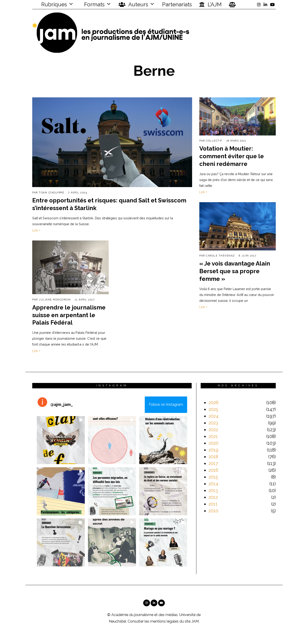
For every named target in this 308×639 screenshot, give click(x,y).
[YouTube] (272, 4)
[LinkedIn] (265, 4)
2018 (213, 456)
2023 (213, 423)
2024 (213, 416)
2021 (213, 436)
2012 (213, 497)
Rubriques (53, 4)
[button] (61, 440)
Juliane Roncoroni (55, 299)
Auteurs (137, 4)
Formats (94, 4)
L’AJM (214, 4)
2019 (213, 450)
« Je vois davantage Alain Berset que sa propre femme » (234, 271)
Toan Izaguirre (51, 192)
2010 (213, 510)
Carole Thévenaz (220, 255)
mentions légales (164, 621)
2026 (213, 402)
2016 (213, 470)
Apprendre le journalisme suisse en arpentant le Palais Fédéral (69, 315)
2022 (213, 429)
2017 (213, 463)
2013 (213, 490)
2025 (213, 409)
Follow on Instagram (166, 404)
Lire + (36, 230)
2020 (213, 443)
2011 (213, 504)
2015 (213, 477)
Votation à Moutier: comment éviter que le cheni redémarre (231, 156)
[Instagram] (259, 4)
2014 (213, 483)
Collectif (214, 140)
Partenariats (177, 4)
